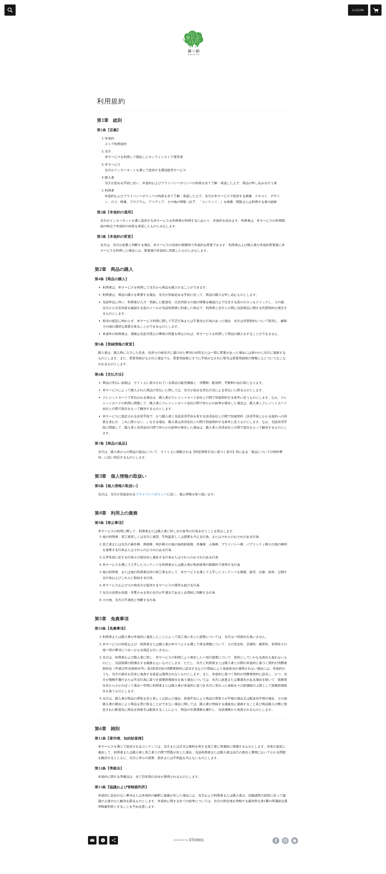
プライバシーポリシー (151, 494)
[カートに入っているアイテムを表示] (376, 10)
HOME (94, 80)
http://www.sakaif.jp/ (294, 840)
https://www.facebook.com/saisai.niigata (276, 840)
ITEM (128, 80)
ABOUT (112, 80)
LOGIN (358, 10)
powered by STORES (188, 840)
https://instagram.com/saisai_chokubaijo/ (285, 840)
